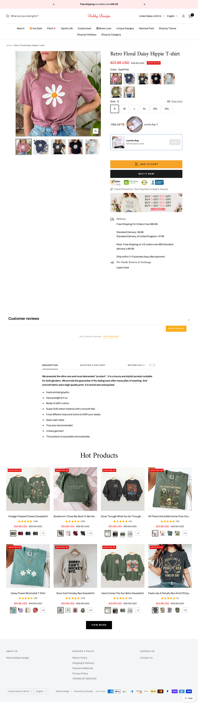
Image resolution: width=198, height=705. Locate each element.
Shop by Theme (167, 28)
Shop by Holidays (86, 34)
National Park (146, 28)
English (170, 16)
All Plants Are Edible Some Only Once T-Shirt (170, 516)
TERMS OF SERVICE (84, 678)
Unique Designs (125, 28)
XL (144, 108)
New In (20, 28)
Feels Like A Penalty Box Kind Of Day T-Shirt (170, 593)
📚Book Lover (103, 28)
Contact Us (146, 657)
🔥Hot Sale (35, 28)
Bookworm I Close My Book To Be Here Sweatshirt (75, 516)
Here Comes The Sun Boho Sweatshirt (122, 593)
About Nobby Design (17, 657)
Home (9, 45)
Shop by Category (111, 34)
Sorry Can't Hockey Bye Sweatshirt (75, 593)
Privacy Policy (80, 673)
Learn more (122, 267)
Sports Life (67, 28)
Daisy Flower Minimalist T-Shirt (28, 593)
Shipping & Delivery (92, 365)
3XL (167, 108)
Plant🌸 (51, 28)
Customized (84, 28)
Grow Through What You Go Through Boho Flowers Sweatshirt (122, 516)
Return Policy (137, 365)
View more (99, 625)
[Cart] (190, 16)
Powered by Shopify (83, 691)
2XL (155, 108)
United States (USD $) (150, 16)
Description (50, 365)
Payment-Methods (82, 668)
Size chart (176, 101)
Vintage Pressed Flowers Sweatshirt (28, 516)
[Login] (183, 16)
